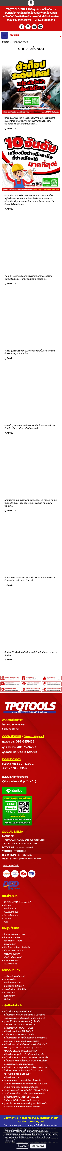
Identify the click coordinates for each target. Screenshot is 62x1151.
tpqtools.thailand (24, 847)
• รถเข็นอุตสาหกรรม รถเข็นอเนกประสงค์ (20, 1087)
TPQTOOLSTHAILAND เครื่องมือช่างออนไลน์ (23, 839)
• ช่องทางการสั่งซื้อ (11, 937)
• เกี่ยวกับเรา (7, 905)
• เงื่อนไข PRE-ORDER (12, 950)
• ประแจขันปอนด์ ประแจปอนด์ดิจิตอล (19, 1024)
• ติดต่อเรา (7, 918)
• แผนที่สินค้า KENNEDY (13, 986)
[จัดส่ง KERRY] (6, 874)
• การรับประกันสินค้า (11, 953)
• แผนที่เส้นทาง (9, 908)
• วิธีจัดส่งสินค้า (9, 944)
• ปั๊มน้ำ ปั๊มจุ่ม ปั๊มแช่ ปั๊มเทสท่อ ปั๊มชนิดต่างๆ (22, 1070)
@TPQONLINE (25, 855)
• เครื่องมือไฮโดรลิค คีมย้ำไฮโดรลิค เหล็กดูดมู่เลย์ (24, 1037)
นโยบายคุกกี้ (10, 1140)
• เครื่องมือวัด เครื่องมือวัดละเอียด (18, 1064)
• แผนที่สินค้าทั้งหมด (11, 982)
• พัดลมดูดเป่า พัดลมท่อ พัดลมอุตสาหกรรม (22, 1047)
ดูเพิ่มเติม (9, 128)
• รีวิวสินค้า (7, 999)
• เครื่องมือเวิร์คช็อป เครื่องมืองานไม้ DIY (20, 1096)
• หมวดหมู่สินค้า (9, 992)
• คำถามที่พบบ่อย (10, 915)
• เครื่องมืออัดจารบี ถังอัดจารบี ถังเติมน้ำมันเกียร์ (24, 1044)
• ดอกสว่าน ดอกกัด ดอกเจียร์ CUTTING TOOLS (25, 1090)
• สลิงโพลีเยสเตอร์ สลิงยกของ (16, 1073)
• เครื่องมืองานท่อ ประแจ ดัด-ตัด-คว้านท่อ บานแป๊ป (25, 1057)
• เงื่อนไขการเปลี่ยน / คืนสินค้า (16, 947)
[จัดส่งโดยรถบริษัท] (23, 874)
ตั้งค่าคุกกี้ (22, 1146)
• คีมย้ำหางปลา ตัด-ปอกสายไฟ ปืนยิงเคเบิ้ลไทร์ (23, 1018)
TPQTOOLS (20, 851)
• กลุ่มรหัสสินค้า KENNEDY (14, 989)
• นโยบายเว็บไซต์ (9, 963)
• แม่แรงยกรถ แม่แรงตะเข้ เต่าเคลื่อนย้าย (20, 1041)
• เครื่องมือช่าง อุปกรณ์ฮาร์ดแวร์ (17, 1011)
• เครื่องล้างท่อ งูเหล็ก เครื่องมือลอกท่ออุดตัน (23, 1054)
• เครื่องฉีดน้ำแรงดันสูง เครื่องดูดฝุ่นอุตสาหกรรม (24, 1067)
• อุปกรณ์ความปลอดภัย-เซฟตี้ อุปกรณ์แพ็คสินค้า (24, 1103)
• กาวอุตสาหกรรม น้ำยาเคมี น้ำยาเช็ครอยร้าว (22, 1080)
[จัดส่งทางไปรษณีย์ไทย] (15, 874)
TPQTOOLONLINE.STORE (24, 843)
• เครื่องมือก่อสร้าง (10, 1077)
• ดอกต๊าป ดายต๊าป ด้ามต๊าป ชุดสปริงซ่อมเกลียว (24, 1093)
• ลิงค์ (5, 921)
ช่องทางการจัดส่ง (11, 865)
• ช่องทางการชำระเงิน (12, 940)
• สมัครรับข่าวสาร (10, 912)
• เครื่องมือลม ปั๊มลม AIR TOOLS (17, 1031)
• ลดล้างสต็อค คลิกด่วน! (13, 976)
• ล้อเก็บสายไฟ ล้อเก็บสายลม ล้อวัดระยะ (20, 1100)
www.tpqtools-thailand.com (27, 858)
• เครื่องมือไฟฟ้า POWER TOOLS (17, 1028)
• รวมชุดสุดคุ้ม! (9, 979)
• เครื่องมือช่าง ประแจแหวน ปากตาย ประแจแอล (23, 1014)
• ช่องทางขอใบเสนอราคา (13, 934)
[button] (58, 35)
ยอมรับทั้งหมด (38, 1146)
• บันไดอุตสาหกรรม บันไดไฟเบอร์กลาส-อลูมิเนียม (24, 1083)
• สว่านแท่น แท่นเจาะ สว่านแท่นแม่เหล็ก (19, 1050)
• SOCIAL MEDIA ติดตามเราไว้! (16, 902)
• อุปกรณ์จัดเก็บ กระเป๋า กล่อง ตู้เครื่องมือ (21, 1021)
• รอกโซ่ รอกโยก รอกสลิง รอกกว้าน (18, 1034)
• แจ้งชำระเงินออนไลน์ (12, 957)
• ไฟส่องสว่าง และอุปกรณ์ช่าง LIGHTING (21, 1106)
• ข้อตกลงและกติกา (11, 960)
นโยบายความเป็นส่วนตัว (35, 1137)
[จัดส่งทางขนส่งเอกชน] (32, 874)
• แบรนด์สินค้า (8, 995)
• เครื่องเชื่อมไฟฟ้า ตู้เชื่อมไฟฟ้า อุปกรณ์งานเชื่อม (24, 1060)
